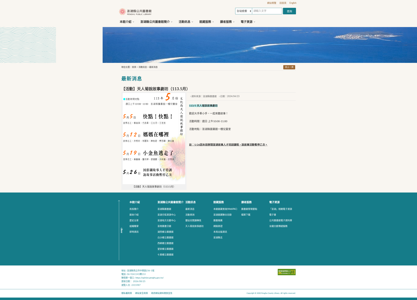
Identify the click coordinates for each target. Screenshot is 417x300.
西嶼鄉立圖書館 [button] (165, 243)
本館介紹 (134, 202)
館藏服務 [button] (205, 22)
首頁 (134, 67)
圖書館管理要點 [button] (249, 209)
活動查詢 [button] (189, 215)
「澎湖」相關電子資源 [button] (280, 209)
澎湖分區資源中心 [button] (167, 215)
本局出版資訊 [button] (220, 232)
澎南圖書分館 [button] (164, 226)
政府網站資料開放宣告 (161, 293)
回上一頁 (289, 67)
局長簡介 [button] (134, 209)
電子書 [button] (272, 215)
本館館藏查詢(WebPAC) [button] (225, 209)
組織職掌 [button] (134, 226)
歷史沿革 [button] (134, 220)
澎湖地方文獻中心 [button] (167, 220)
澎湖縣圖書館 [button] (164, 209)
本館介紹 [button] (125, 22)
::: (121, 2)
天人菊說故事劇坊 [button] (194, 226)
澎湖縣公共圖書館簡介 (171, 202)
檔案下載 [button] (245, 215)
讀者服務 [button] (226, 22)
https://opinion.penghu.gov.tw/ (150, 278)
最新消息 (153, 67)
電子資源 (274, 202)
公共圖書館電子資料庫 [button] (280, 220)
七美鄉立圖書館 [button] (165, 255)
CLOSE (121, 230)
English (292, 3)
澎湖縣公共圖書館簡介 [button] (155, 22)
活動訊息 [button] (184, 22)
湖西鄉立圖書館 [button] (165, 232)
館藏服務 (218, 202)
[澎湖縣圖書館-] (135, 12)
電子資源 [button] (246, 22)
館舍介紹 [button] (134, 215)
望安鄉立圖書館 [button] (165, 249)
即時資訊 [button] (134, 232)
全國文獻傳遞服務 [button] (278, 226)
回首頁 (283, 3)
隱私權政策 (126, 293)
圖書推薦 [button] (218, 220)
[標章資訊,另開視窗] (287, 274)
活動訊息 (142, 67)
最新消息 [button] (189, 209)
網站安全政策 (141, 293)
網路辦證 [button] (218, 226)
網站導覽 (271, 3)
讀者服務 (246, 202)
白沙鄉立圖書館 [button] (165, 237)
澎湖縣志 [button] (218, 237)
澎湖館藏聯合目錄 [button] (222, 215)
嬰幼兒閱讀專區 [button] (193, 220)
